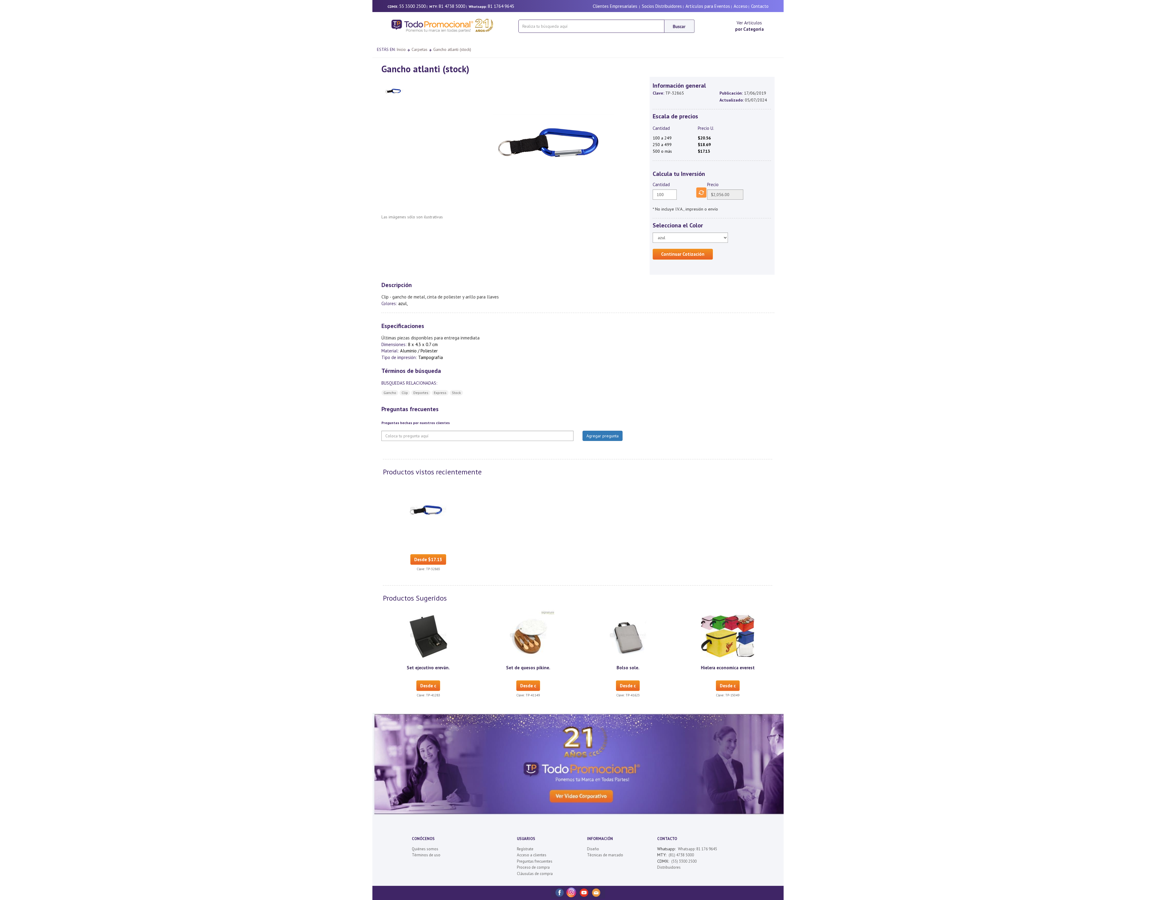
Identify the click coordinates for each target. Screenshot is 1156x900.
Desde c (428, 686)
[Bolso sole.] (627, 636)
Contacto (760, 6)
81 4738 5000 (452, 6)
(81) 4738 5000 (681, 855)
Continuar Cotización (682, 254)
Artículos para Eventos (707, 6)
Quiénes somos (425, 849)
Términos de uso (426, 855)
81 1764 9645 (501, 6)
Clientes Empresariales (615, 6)
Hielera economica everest (728, 667)
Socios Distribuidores (662, 6)
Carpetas (419, 49)
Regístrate (525, 849)
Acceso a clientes (531, 855)
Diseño (593, 849)
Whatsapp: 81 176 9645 (697, 849)
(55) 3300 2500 (684, 861)
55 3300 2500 (412, 6)
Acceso (740, 6)
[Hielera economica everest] (727, 636)
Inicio (401, 49)
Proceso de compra (533, 867)
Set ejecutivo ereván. (428, 667)
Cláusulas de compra (535, 873)
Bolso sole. (628, 667)
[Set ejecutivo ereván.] (428, 636)
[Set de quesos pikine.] (528, 636)
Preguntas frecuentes (534, 861)
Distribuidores (669, 867)
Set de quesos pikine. (528, 667)
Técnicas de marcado (605, 855)
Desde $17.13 (428, 559)
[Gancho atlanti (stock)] (428, 509)
